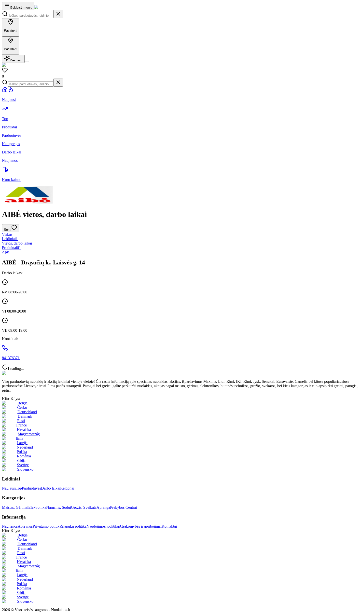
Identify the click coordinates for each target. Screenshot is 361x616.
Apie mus (25, 526)
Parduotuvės (31, 488)
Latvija (22, 443)
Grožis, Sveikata (84, 507)
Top (19, 488)
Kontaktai (169, 526)
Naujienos (10, 526)
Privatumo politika (47, 526)
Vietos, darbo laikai (17, 243)
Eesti (21, 421)
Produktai (11, 248)
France (21, 425)
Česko (22, 407)
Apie (6, 252)
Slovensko (25, 469)
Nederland (25, 447)
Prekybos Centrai (123, 507)
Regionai (67, 488)
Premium (16, 60)
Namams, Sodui (58, 507)
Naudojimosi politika (102, 526)
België (22, 403)
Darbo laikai (50, 488)
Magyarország (29, 434)
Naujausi (9, 488)
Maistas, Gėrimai (15, 507)
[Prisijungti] (26, 61)
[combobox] (30, 15)
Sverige (23, 465)
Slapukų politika (73, 526)
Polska (22, 452)
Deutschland (27, 412)
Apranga (103, 507)
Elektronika (37, 507)
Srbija (21, 460)
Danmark (25, 416)
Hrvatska (24, 429)
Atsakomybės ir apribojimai (140, 526)
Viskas (7, 234)
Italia (19, 438)
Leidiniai (10, 239)
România (24, 456)
